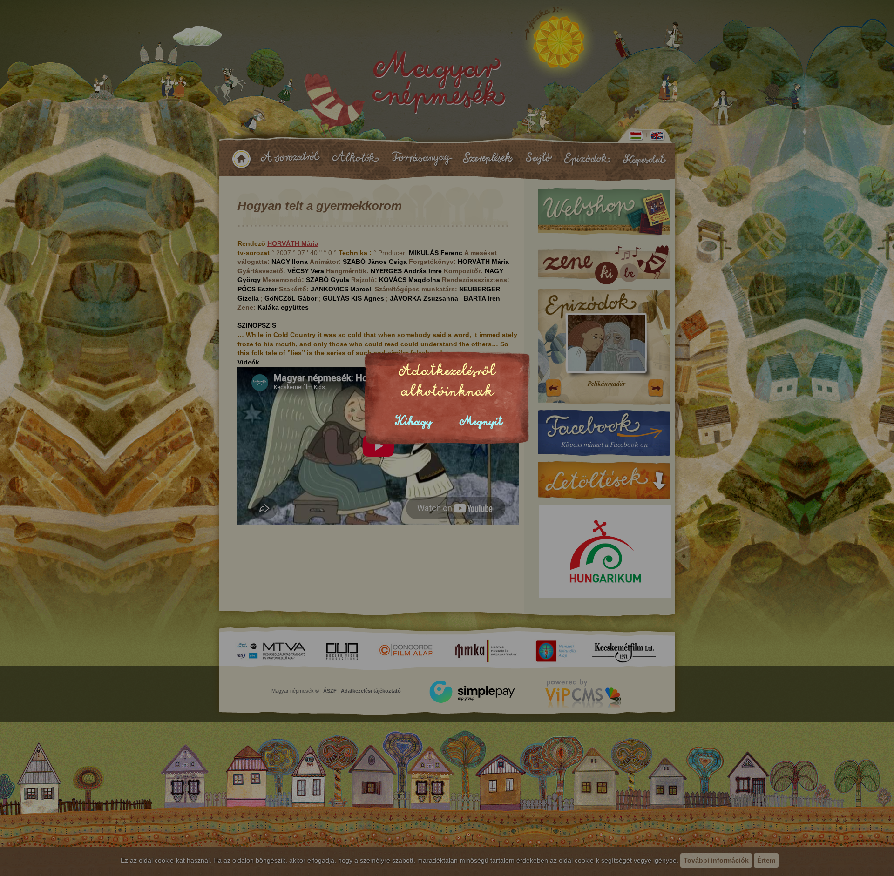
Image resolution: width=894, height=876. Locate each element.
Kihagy (413, 421)
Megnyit (481, 421)
